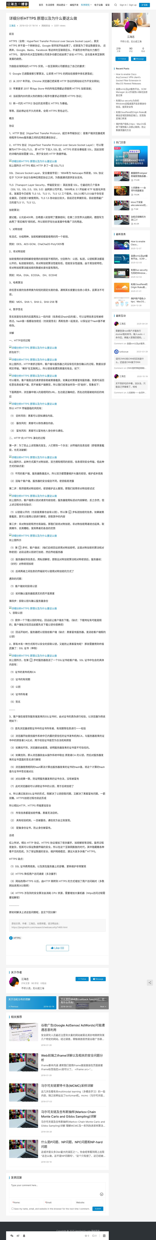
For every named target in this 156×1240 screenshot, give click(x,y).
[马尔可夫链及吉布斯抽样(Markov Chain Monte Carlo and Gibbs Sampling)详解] (23, 1119)
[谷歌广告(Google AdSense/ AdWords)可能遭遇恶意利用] (23, 1032)
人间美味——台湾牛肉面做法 (140, 392)
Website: (80, 1202)
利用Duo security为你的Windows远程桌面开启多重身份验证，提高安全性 (131, 103)
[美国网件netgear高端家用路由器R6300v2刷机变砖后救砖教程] (121, 176)
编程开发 (74, 5)
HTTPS (17, 938)
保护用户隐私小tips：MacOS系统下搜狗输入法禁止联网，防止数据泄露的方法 (131, 127)
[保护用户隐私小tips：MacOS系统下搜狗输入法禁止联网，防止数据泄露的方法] (121, 302)
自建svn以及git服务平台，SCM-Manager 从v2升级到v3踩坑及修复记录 (131, 92)
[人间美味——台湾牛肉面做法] (121, 191)
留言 (107, 5)
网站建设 (61, 5)
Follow (83, 979)
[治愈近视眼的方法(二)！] (121, 220)
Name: (16, 1202)
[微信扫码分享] (12, 1235)
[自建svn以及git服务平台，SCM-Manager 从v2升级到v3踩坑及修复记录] (121, 259)
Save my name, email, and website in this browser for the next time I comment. (52, 1209)
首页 (41, 5)
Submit (98, 1209)
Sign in (123, 5)
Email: (48, 1202)
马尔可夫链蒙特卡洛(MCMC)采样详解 (67, 1086)
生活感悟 (50, 5)
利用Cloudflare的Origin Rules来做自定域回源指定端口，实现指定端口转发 (131, 115)
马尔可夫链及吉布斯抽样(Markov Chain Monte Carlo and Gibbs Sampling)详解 (68, 1114)
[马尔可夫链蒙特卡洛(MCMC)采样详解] (23, 1092)
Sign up (133, 5)
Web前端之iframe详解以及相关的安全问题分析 (72, 1058)
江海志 (12, 25)
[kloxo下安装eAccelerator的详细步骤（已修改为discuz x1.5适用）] (121, 205)
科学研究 (85, 5)
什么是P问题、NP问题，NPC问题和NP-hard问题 (72, 1144)
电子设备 (98, 5)
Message (99, 979)
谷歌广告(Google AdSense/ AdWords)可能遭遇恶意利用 (73, 1028)
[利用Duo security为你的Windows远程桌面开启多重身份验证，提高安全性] (121, 273)
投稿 (145, 5)
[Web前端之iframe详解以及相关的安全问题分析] (23, 1062)
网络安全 (46, 25)
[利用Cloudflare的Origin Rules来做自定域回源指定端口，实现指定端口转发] (121, 287)
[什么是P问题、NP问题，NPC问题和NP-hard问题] (23, 1149)
